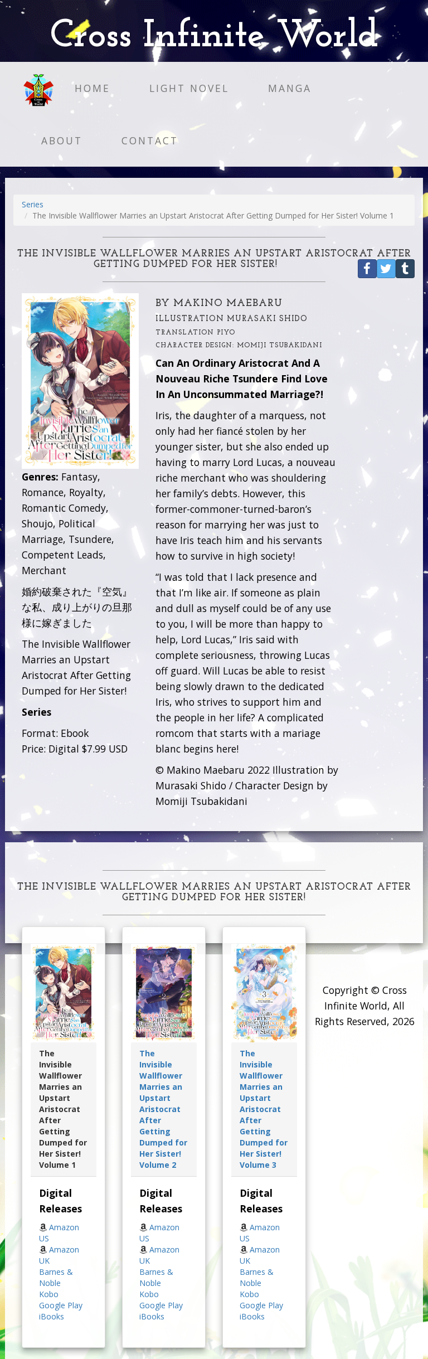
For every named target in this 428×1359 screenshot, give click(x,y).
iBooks (51, 1316)
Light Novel (189, 88)
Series (32, 204)
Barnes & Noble (56, 1277)
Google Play (60, 1305)
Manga (290, 88)
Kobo (49, 1294)
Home (92, 88)
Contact (149, 140)
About (61, 140)
